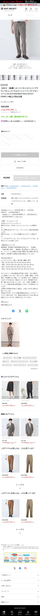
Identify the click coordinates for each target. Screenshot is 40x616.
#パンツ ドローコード (20, 365)
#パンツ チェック (7, 365)
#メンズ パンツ (7, 357)
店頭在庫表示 (20, 167)
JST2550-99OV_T (26, 186)
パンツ (22, 544)
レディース (30, 15)
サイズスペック (20, 178)
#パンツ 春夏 (17, 357)
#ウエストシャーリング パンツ (19, 361)
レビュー (33, 178)
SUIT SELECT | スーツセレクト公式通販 (10, 544)
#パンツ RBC (33, 361)
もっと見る (20, 484)
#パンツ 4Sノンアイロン (30, 357)
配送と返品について (6, 304)
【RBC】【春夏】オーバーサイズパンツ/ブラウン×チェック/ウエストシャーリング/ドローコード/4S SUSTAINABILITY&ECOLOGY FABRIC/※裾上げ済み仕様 (21, 548)
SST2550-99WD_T (11, 187)
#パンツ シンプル (33, 365)
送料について (4, 301)
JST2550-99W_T (14, 186)
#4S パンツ (6, 361)
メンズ (10, 15)
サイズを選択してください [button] (20, 155)
